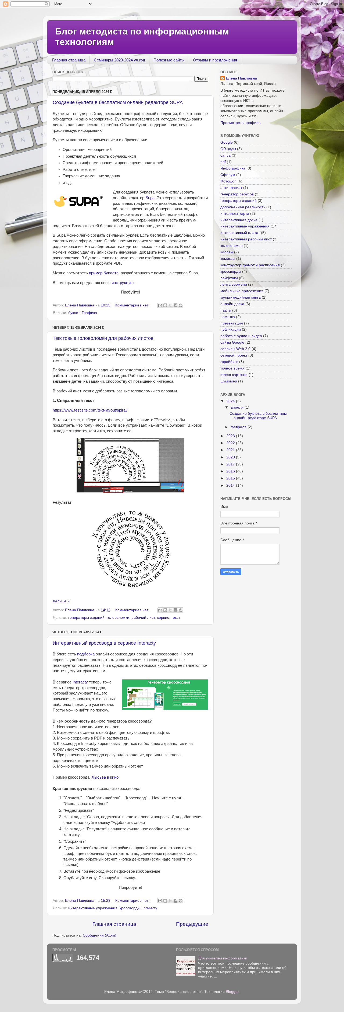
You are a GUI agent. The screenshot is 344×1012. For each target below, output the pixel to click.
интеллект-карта (234, 214)
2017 (231, 464)
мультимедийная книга (240, 297)
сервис (163, 618)
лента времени (233, 284)
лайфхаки (229, 278)
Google (226, 142)
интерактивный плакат (240, 233)
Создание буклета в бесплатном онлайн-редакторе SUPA (118, 102)
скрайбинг (229, 362)
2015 (231, 478)
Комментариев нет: (132, 305)
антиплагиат (231, 188)
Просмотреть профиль (240, 123)
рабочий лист (143, 618)
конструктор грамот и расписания (250, 265)
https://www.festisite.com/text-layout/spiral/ (90, 410)
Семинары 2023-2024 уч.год (119, 60)
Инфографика (232, 168)
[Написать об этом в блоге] (165, 305)
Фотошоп (228, 181)
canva (225, 155)
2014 (231, 485)
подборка (86, 654)
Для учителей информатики (222, 958)
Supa (150, 198)
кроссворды (130, 908)
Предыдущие (192, 924)
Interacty (80, 682)
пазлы (225, 310)
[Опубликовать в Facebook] (175, 305)
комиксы (227, 259)
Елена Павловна (241, 78)
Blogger (232, 992)
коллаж (226, 252)
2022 (231, 443)
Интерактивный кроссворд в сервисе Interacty (104, 643)
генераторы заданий (86, 618)
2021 (231, 450)
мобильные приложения (241, 291)
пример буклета (104, 273)
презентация (231, 323)
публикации (230, 329)
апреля (238, 407)
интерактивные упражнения (92, 908)
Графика (89, 313)
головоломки (118, 618)
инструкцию (123, 283)
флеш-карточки (234, 375)
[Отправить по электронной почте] (160, 305)
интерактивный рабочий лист (246, 239)
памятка (227, 317)
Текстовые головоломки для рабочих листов (103, 338)
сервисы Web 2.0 (235, 349)
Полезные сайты (169, 60)
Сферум (227, 175)
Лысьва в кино (105, 777)
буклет (74, 313)
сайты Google (232, 342)
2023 (231, 436)
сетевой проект (233, 355)
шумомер (228, 381)
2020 (231, 457)
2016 (231, 471)
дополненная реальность (242, 207)
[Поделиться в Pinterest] (180, 305)
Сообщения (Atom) (99, 935)
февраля (239, 427)
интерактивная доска (238, 220)
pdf (223, 162)
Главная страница (68, 60)
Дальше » (61, 601)
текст (175, 618)
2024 (231, 401)
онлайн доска (232, 304)
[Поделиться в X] (170, 305)
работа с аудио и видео (241, 336)
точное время (232, 368)
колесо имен (231, 246)
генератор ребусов (237, 194)
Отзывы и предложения (215, 60)
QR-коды (228, 149)
